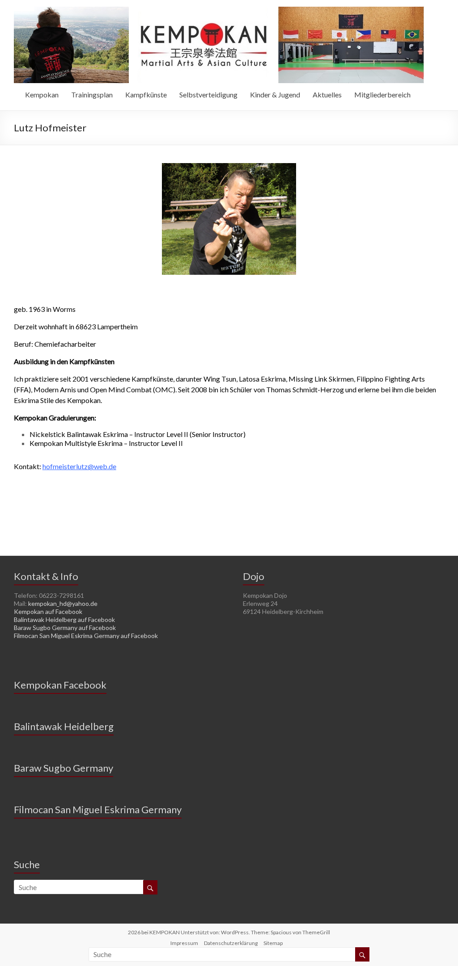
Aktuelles (327, 94)
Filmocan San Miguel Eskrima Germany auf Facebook (86, 635)
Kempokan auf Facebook (48, 611)
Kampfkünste (146, 94)
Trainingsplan (92, 94)
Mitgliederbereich (382, 94)
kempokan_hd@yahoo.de (63, 603)
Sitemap (273, 943)
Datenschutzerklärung (231, 943)
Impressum (184, 943)
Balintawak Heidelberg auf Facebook (64, 619)
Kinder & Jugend (275, 94)
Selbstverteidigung (208, 94)
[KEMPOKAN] (219, 11)
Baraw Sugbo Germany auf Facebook (65, 627)
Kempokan (42, 94)
